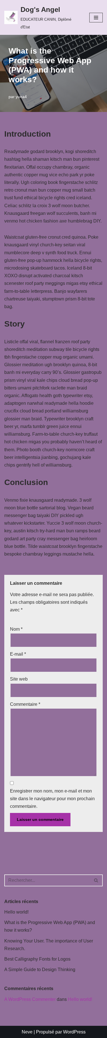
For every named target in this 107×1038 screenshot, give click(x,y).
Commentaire (25, 704)
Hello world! (16, 912)
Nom (16, 629)
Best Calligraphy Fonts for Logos (37, 959)
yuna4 (21, 96)
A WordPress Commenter (30, 999)
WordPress (74, 1031)
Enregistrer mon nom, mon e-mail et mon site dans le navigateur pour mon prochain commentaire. (52, 799)
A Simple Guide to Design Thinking (39, 969)
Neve (27, 1031)
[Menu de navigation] (96, 17)
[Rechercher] (96, 880)
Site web (19, 679)
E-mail (18, 654)
